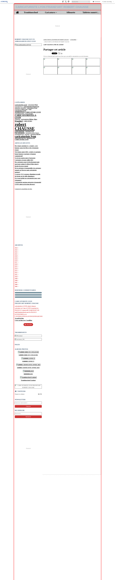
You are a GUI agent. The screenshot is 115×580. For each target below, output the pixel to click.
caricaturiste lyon (25, 136)
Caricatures (50, 12)
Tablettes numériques (91, 12)
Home (17, 11)
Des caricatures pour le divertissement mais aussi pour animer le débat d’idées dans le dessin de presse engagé (27, 164)
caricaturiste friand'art (31, 106)
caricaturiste (19, 131)
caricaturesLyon (19, 106)
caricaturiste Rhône (33, 105)
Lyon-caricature (29, 113)
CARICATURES (28, 121)
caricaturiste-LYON (20, 111)
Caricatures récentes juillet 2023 (24, 160)
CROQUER (17, 119)
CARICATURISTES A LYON (25, 116)
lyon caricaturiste (20, 133)
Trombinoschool (31, 12)
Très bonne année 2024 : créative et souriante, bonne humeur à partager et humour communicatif (28, 154)
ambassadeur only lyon (20, 138)
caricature (27, 134)
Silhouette (71, 12)
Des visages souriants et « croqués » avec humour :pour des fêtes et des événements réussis (26, 148)
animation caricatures (20, 108)
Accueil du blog (19, 318)
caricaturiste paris (21, 105)
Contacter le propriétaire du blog (23, 189)
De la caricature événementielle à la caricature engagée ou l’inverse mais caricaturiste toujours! (28, 170)
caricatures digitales (35, 134)
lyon (30, 109)
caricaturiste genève (19, 113)
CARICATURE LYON (21, 139)
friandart (19, 121)
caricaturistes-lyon (19, 134)
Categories (73, 39)
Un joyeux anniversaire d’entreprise (25, 158)
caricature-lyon (29, 131)
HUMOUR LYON (31, 138)
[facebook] (63, 2)
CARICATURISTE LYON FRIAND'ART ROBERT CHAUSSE (56, 39)
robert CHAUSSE (25, 126)
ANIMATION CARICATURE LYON (28, 112)
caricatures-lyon (32, 108)
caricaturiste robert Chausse (32, 133)
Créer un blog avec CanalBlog (23, 320)
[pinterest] (68, 2)
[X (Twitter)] (66, 2)
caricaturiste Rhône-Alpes (29, 119)
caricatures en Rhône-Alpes (21, 109)
